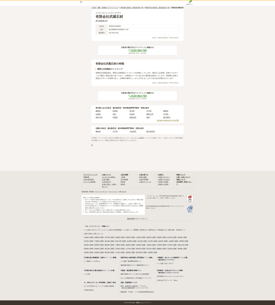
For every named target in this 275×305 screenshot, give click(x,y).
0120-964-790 (139, 50)
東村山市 (149, 114)
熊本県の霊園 (109, 252)
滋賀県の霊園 (130, 245)
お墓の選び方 (106, 182)
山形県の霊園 (140, 237)
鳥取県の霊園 (88, 248)
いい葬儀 (87, 261)
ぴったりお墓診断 (89, 182)
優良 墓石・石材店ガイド (176, 230)
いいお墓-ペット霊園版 (130, 230)
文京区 (165, 114)
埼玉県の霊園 (88, 241)
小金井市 (132, 131)
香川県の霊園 (150, 248)
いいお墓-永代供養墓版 (113, 230)
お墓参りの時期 (163, 184)
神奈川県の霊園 (120, 241)
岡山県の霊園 (109, 248)
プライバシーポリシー (101, 191)
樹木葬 (123, 182)
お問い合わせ (122, 191)
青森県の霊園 (98, 237)
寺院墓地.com (162, 230)
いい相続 (124, 261)
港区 (148, 117)
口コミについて (113, 191)
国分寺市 (99, 117)
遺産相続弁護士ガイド (128, 265)
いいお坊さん (95, 261)
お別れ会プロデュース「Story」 (168, 280)
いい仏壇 (87, 274)
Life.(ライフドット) (97, 230)
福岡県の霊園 (182, 248)
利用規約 (91, 191)
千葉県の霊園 (98, 241)
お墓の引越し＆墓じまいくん (93, 233)
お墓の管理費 (143, 179)
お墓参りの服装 (163, 182)
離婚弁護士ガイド (143, 265)
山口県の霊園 (130, 248)
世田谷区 (132, 117)
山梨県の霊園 (173, 241)
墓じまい (105, 187)
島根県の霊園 (98, 248)
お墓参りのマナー (164, 177)
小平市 (149, 111)
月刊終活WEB (88, 290)
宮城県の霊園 (119, 237)
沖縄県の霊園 (152, 252)
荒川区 (132, 111)
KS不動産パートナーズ (143, 278)
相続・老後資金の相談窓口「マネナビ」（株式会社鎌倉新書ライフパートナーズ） (135, 287)
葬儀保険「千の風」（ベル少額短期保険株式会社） (138, 292)
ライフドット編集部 (137, 138)
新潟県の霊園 (131, 241)
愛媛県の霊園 (161, 248)
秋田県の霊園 (130, 237)
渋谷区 (132, 114)
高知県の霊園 (171, 248)
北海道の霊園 (88, 237)
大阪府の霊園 (150, 245)
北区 (114, 114)
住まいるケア (168, 263)
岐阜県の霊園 (88, 245)
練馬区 (98, 111)
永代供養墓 (124, 179)
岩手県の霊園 (109, 237)
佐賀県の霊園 (88, 252)
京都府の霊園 (140, 245)
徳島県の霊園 (140, 248)
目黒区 (115, 111)
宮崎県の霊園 (130, 252)
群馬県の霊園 (182, 237)
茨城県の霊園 (161, 237)
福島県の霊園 (150, 237)
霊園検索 (86, 177)
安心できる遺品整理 (142, 274)
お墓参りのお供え (164, 179)
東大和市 (166, 117)
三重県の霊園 (119, 245)
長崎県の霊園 (98, 252)
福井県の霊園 (162, 241)
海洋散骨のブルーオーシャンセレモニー (170, 276)
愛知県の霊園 (109, 245)
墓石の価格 (143, 177)
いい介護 (160, 263)
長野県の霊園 (183, 241)
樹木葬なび (143, 230)
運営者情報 (85, 191)
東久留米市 (150, 131)
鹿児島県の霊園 (141, 252)
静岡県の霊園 (98, 245)
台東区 (98, 114)
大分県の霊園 (119, 252)
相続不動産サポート (127, 274)
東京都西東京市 (102, 21)
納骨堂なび (152, 230)
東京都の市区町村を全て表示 (167, 120)
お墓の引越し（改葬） (109, 184)
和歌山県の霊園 (183, 245)
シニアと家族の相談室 (106, 286)
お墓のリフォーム (145, 182)
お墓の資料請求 (88, 179)
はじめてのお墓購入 (108, 177)
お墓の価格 (105, 179)
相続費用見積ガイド (134, 261)
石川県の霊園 (152, 241)
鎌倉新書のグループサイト (137, 219)
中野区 (115, 117)
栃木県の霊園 (171, 237)
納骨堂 (123, 184)
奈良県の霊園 (171, 245)
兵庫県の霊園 (161, 245)
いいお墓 (87, 230)
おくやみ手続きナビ (91, 286)
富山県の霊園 (142, 241)
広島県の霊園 (119, 248)
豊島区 (165, 111)
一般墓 (123, 177)
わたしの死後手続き (127, 278)
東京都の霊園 (109, 241)
